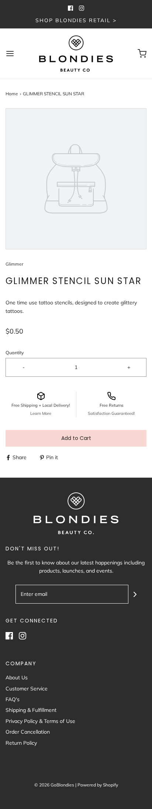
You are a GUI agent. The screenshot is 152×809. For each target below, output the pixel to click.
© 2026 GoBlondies (54, 785)
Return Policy (21, 743)
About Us (17, 677)
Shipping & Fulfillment (31, 710)
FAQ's (13, 699)
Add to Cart (76, 438)
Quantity (15, 352)
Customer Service (27, 688)
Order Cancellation (28, 731)
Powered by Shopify (97, 785)
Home (12, 93)
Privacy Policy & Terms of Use (40, 721)
